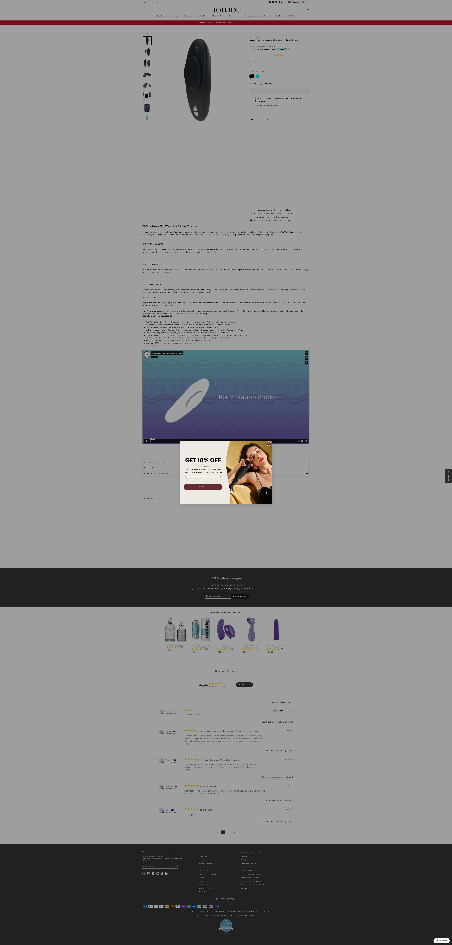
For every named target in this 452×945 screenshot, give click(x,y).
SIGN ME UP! (203, 487)
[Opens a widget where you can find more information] (441, 941)
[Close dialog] (269, 444)
